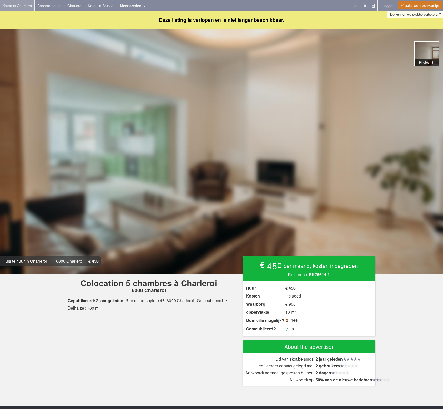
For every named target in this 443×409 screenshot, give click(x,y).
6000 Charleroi (69, 261)
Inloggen (387, 5)
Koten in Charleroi (17, 5)
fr (365, 5)
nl (373, 5)
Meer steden (131, 5)
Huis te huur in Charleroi (25, 261)
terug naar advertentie (426, 71)
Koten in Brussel (101, 5)
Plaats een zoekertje (420, 5)
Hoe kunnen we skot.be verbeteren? (415, 14)
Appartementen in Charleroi (59, 5)
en (356, 5)
